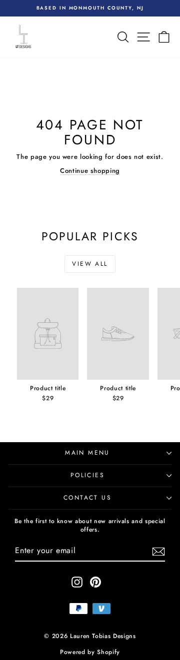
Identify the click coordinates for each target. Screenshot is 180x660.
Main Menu (87, 452)
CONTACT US (88, 497)
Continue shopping (90, 170)
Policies (87, 475)
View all (90, 263)
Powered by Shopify (90, 652)
